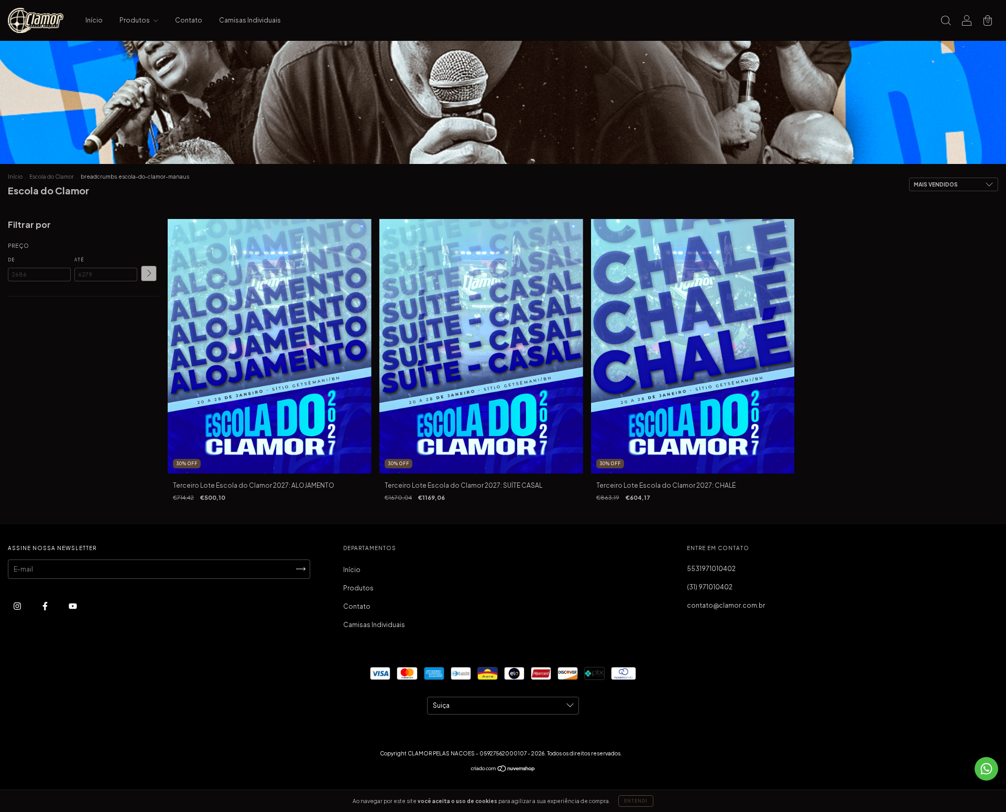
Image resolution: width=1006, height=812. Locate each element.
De (11, 259)
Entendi (636, 801)
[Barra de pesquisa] (946, 22)
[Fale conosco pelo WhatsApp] (986, 769)
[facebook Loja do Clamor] (46, 606)
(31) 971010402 (709, 587)
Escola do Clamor (51, 176)
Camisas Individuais (250, 20)
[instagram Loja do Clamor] (18, 606)
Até (79, 259)
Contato (188, 20)
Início (94, 20)
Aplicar (149, 273)
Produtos (135, 20)
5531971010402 (711, 569)
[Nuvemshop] (503, 770)
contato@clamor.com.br (726, 605)
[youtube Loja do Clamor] (72, 606)
